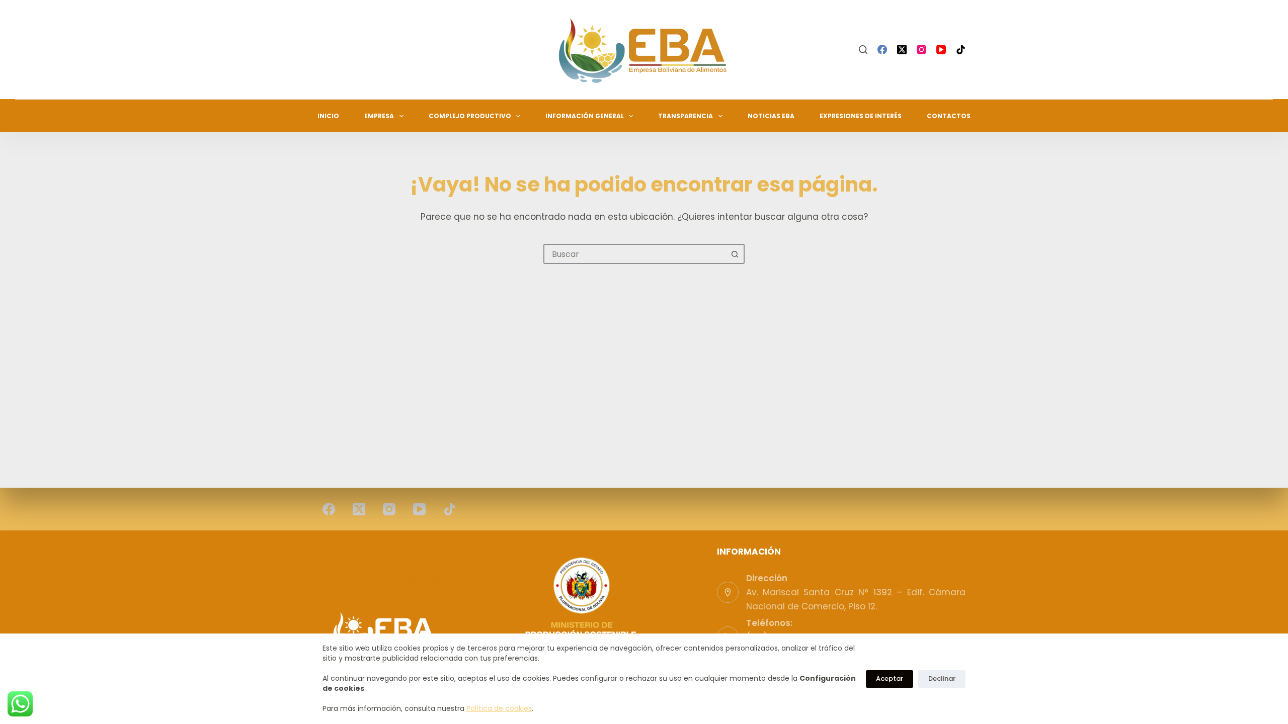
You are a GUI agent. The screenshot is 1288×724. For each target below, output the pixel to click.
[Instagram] (921, 49)
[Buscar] (863, 49)
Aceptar (889, 678)
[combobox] (635, 254)
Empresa (379, 116)
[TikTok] (960, 49)
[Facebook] (882, 49)
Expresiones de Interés (861, 116)
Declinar (941, 678)
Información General (584, 116)
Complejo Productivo (470, 116)
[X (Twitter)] (902, 49)
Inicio (328, 116)
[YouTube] (941, 49)
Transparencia (685, 116)
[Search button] (735, 254)
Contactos (949, 116)
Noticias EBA (771, 116)
